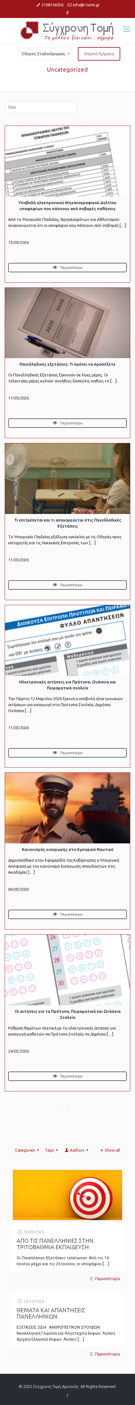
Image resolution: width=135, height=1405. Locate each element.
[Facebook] (67, 12)
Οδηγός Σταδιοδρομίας (43, 53)
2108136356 (52, 5)
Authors (77, 1150)
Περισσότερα (70, 267)
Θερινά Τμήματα (99, 53)
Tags (49, 1150)
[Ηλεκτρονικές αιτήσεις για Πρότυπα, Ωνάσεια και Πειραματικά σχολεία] (67, 640)
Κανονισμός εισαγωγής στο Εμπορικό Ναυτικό (67, 849)
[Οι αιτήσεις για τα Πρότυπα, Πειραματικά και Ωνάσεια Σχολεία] (67, 970)
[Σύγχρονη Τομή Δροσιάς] (67, 31)
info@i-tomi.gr (86, 5)
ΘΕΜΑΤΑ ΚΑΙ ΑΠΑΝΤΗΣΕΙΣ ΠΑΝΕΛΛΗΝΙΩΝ (51, 1313)
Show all (112, 1150)
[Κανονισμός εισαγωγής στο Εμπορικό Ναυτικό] (67, 808)
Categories (25, 1150)
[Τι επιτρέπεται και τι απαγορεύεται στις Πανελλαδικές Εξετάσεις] (67, 478)
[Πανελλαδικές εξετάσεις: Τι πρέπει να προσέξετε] (67, 323)
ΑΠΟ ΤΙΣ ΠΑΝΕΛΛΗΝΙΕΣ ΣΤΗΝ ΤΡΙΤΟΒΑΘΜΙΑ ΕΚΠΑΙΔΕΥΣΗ (55, 1243)
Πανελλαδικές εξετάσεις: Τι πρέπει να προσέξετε (67, 364)
